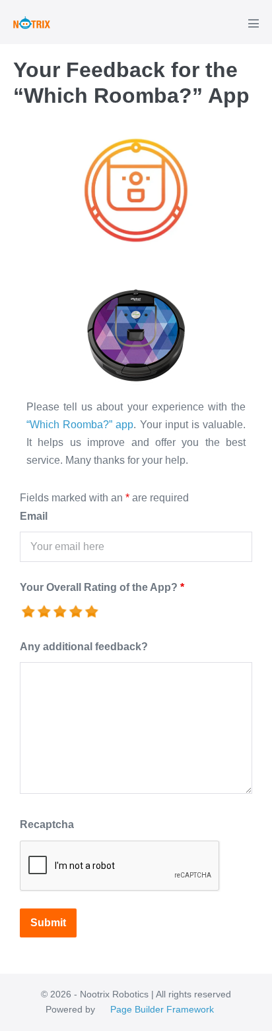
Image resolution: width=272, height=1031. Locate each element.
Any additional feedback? (84, 646)
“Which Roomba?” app (79, 424)
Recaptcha (47, 824)
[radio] (29, 612)
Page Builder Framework (162, 1009)
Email (34, 516)
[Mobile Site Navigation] (253, 23)
